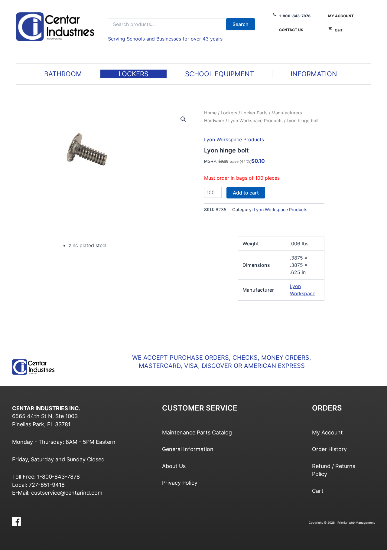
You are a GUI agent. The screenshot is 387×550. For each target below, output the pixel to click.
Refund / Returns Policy (333, 470)
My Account (341, 16)
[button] (183, 119)
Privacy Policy (179, 483)
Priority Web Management (356, 522)
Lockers (229, 113)
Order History (329, 449)
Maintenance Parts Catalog (197, 432)
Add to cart (246, 193)
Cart (339, 30)
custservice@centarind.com (66, 492)
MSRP (210, 161)
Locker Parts (254, 113)
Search (241, 24)
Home (210, 113)
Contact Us (291, 30)
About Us (174, 466)
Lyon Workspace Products (255, 120)
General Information (187, 449)
